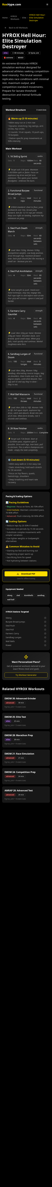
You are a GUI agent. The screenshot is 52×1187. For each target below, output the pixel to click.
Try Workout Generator (26, 675)
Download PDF (28, 573)
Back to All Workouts (18, 27)
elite (24, 17)
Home (5, 17)
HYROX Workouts (15, 17)
